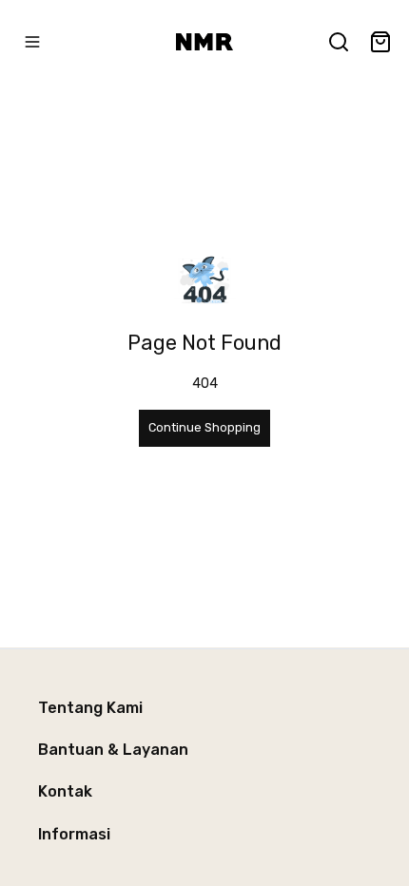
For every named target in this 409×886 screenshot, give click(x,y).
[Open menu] (32, 42)
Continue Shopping (204, 427)
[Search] (338, 42)
